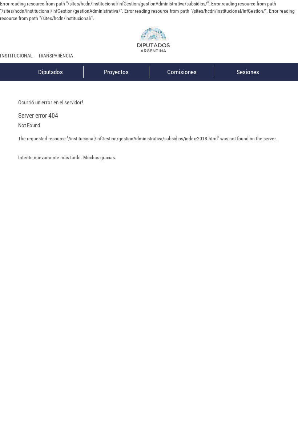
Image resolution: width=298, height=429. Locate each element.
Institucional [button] (16, 56)
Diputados (50, 72)
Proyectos (116, 72)
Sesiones (248, 72)
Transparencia (55, 56)
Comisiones (182, 72)
